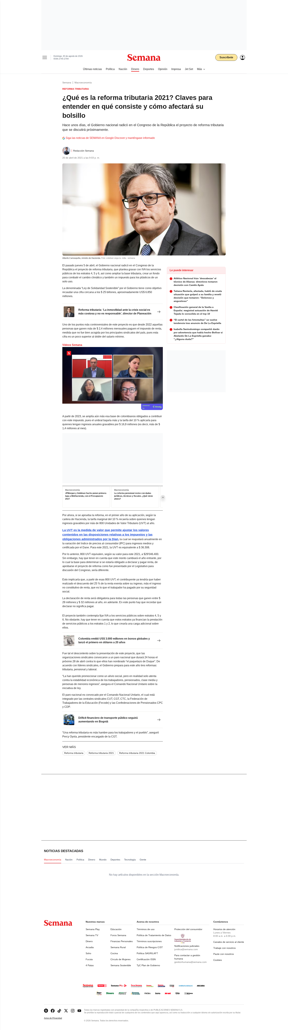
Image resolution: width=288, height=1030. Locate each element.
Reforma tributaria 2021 (101, 753)
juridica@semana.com (186, 949)
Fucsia (89, 959)
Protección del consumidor (188, 929)
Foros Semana (118, 935)
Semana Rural (118, 947)
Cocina (114, 953)
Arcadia (90, 947)
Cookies (217, 960)
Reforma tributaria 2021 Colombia (137, 753)
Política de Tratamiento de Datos (154, 935)
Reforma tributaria (73, 753)
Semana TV (92, 935)
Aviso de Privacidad (56, 1018)
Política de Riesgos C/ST (150, 947)
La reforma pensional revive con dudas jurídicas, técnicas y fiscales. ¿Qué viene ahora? (133, 496)
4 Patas (90, 965)
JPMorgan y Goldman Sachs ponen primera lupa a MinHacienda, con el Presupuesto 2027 (85, 496)
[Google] (46, 1011)
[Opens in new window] (53, 1011)
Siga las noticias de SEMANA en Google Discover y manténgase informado (110, 137)
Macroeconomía (83, 82)
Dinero (89, 941)
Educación (116, 929)
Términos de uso (145, 929)
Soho (88, 953)
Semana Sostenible (120, 965)
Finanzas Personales (121, 941)
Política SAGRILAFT (147, 953)
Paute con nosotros (223, 954)
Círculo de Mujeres (120, 959)
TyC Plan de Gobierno (148, 965)
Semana (66, 82)
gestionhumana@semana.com (190, 962)
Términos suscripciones (149, 941)
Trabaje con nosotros (224, 948)
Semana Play (93, 929)
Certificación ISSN (146, 959)
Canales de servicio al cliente (228, 942)
